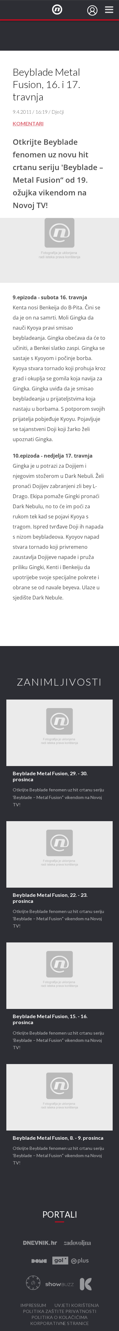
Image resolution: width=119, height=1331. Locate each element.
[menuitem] (92, 10)
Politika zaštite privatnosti (59, 1311)
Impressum (33, 1305)
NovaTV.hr (61, 9)
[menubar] (92, 10)
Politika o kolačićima (59, 1317)
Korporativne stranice (59, 1323)
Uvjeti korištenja (77, 1305)
